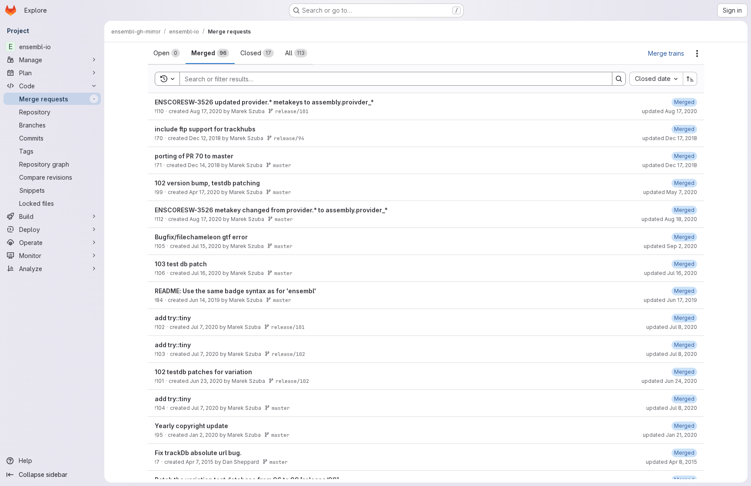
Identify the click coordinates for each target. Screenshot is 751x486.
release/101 (292, 111)
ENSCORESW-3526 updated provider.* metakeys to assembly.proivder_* (264, 102)
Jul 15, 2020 (206, 246)
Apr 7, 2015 (199, 462)
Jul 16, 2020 (206, 273)
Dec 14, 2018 (204, 165)
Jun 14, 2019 (204, 300)
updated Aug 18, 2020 (669, 219)
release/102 (288, 354)
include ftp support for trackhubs (205, 129)
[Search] (619, 79)
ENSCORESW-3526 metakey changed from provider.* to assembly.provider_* (271, 210)
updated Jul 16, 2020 (670, 273)
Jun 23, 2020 (206, 381)
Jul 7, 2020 (204, 327)
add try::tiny (173, 318)
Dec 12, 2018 (205, 138)
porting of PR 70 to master (194, 156)
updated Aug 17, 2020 (669, 111)
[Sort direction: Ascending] (690, 79)
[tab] (167, 53)
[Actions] (697, 53)
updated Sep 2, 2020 (670, 246)
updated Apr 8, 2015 (671, 462)
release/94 (289, 138)
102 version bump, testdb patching (207, 183)
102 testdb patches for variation (203, 371)
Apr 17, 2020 (204, 192)
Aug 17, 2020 (206, 111)
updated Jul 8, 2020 (671, 327)
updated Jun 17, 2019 (670, 300)
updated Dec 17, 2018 (669, 138)
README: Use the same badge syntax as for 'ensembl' (235, 291)
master (282, 165)
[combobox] (656, 79)
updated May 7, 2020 (670, 192)
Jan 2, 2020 (203, 435)
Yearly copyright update (191, 425)
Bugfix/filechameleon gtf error (201, 237)
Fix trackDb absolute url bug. (198, 452)
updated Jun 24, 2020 (669, 381)
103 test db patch (181, 264)
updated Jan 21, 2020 (670, 435)
